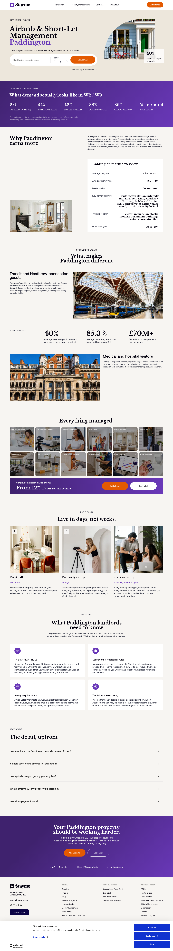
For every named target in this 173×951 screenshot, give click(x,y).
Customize (150, 936)
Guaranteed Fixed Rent (113, 889)
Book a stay (67, 911)
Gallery (144, 911)
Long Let (107, 893)
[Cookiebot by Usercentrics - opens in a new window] (16, 946)
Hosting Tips (146, 893)
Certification (146, 908)
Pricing (65, 893)
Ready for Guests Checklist (73, 915)
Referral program (148, 915)
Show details (39, 937)
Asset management (70, 900)
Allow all (152, 928)
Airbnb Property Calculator (152, 900)
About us (66, 889)
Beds (56, 57)
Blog (64, 896)
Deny (152, 944)
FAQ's (143, 889)
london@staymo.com (19, 900)
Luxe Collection (68, 904)
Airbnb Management (150, 904)
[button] (86, 751)
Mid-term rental (110, 896)
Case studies (146, 896)
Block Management (70, 908)
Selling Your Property (112, 900)
